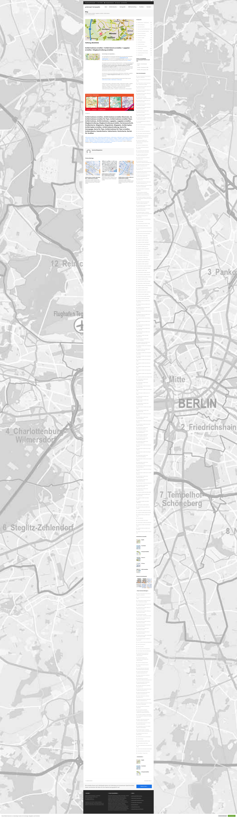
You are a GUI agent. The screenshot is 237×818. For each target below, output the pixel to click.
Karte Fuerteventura (141, 126)
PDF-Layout (140, 39)
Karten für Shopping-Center (143, 145)
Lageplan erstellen (121, 138)
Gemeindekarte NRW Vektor (143, 225)
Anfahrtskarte (125, 137)
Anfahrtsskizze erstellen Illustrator (104, 137)
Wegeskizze (129, 139)
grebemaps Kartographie (99, 141)
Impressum (118, 2)
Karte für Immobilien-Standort (143, 31)
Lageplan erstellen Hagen (142, 270)
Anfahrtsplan (119, 137)
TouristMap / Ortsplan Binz (143, 235)
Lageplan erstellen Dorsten (143, 289)
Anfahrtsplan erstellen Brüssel (143, 255)
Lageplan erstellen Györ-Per (143, 246)
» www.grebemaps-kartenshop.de (137, 809)
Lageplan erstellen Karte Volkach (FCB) (145, 376)
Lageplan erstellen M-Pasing (143, 279)
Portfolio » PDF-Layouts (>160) (142, 69)
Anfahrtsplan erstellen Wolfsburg (144, 244)
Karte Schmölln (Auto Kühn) (143, 520)
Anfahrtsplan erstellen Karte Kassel (144, 510)
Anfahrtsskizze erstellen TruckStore (144, 291)
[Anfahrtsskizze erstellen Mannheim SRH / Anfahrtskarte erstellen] (93, 168)
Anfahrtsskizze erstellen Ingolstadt (144, 296)
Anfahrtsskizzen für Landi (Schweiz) (144, 219)
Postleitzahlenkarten (141, 42)
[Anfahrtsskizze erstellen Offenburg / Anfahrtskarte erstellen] (149, 585)
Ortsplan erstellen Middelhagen (143, 298)
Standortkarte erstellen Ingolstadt (144, 250)
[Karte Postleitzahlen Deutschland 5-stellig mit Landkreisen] (138, 580)
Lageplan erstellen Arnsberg (143, 287)
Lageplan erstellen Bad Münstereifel (144, 512)
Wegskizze (92, 141)
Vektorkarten (140, 55)
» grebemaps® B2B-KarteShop (136, 796)
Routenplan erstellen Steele (143, 237)
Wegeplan (87, 141)
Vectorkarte (120, 141)
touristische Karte (122, 139)
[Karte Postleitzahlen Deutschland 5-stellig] (144, 580)
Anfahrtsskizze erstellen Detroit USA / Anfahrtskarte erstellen (108, 174)
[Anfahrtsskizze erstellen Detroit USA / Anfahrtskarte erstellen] (109, 166)
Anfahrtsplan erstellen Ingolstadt (144, 259)
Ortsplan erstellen (141, 37)
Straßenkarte (111, 139)
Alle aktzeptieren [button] (232, 815)
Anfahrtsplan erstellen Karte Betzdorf (144, 522)
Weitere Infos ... (144, 786)
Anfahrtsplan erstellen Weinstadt (144, 283)
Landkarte (117, 139)
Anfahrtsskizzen (107, 141)
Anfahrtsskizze (114, 137)
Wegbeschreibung (92, 139)
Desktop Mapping (141, 24)
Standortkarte (131, 137)
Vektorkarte (113, 141)
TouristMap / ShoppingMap (143, 50)
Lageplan (115, 138)
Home (86, 14)
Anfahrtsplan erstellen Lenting (143, 253)
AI (116, 141)
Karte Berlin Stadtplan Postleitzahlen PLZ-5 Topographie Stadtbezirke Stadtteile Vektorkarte (144, 198)
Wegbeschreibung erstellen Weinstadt (145, 285)
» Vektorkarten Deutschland (136, 798)
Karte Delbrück (140, 518)
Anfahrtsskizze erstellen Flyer (100, 138)
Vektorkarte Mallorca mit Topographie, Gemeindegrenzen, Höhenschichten (142, 141)
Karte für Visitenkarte (142, 33)
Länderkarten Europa (142, 35)
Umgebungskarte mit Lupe (143, 52)
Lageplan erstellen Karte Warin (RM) (144, 492)
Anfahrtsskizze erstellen (90, 138)
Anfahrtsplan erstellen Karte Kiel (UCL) (145, 483)
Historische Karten (141, 26)
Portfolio (129, 60)
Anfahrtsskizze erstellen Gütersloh (144, 272)
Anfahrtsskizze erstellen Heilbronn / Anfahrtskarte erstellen (126, 178)
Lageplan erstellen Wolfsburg (143, 261)
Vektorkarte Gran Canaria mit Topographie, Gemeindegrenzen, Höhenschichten (142, 137)
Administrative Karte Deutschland (144, 233)
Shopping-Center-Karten (142, 46)
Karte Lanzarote (141, 129)
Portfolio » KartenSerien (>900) (142, 67)
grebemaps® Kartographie (92, 7)
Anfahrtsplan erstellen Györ (143, 257)
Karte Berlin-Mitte (147, 780)
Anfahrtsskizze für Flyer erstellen (103, 139)
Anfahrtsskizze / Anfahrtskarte (143, 22)
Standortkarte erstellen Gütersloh (144, 274)
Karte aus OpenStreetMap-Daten (144, 29)
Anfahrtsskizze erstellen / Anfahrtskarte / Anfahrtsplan (112, 79)
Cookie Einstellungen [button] (223, 815)
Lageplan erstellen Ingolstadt (143, 240)
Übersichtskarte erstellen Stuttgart (144, 281)
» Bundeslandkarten (134, 804)
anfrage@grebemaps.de (109, 2)
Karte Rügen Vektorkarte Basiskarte (144, 133)
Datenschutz (125, 2)
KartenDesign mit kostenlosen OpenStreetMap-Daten (102, 142)
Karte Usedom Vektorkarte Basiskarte (145, 124)
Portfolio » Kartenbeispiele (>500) (142, 64)
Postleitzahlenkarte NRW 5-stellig (144, 223)
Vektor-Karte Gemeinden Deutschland (145, 231)
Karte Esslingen (140, 221)
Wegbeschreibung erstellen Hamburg (145, 276)
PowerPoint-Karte (141, 44)
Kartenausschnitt (110, 138)
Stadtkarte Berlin (88, 780)
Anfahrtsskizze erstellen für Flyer (91, 137)
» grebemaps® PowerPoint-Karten (137, 800)
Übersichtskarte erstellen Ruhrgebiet (144, 266)
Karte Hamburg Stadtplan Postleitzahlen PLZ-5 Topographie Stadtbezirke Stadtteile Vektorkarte (142, 193)
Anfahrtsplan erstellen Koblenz (143, 504)
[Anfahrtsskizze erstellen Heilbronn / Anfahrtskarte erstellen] (126, 168)
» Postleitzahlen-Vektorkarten (136, 802)
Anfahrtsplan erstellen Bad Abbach (144, 268)
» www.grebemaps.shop (135, 806)
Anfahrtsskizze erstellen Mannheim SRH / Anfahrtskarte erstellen (92, 178)
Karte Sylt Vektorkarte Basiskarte (144, 131)
